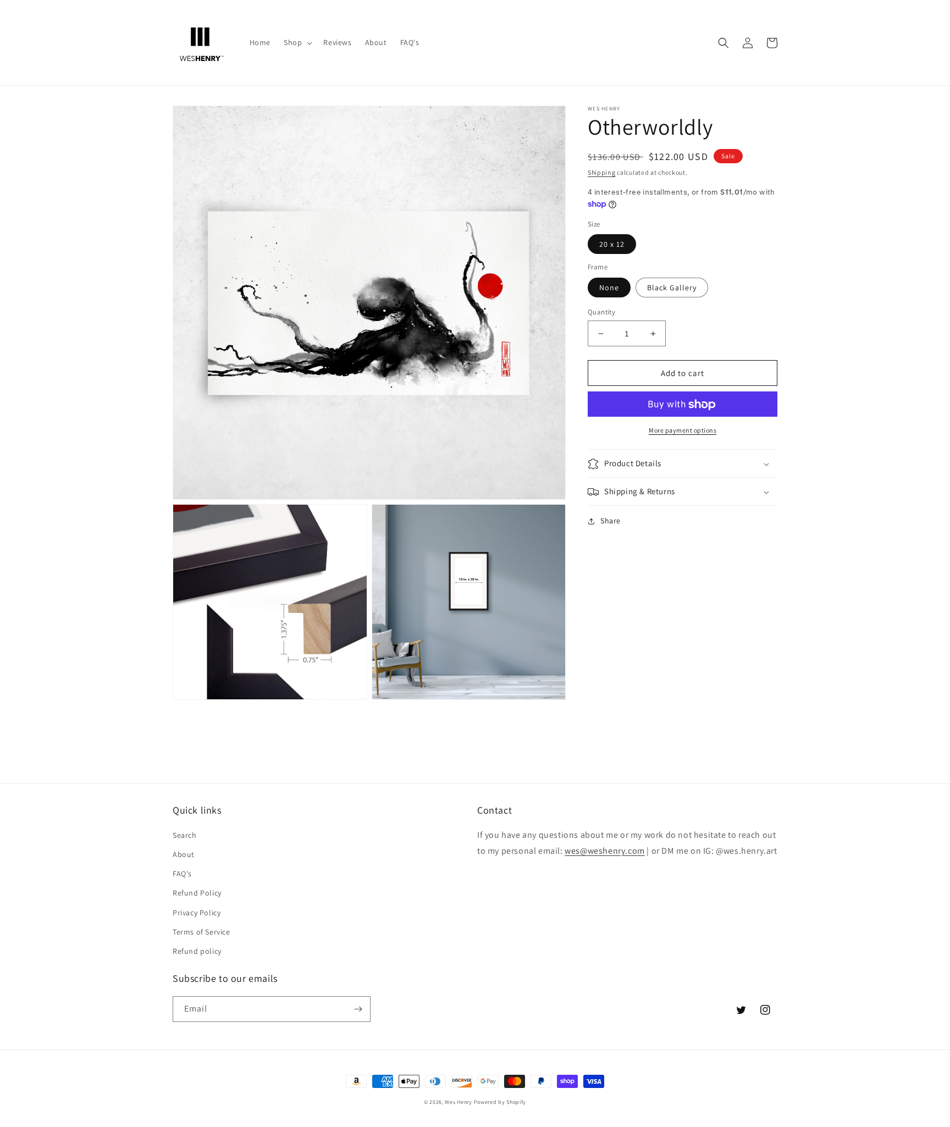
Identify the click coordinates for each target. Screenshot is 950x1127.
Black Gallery (672, 287)
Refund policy (197, 951)
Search (185, 835)
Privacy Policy (196, 913)
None (609, 287)
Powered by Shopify (500, 1102)
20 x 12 (612, 245)
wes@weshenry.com (605, 851)
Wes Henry (458, 1102)
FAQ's (182, 874)
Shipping (602, 172)
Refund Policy (197, 893)
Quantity (601, 312)
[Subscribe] (358, 1009)
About (184, 854)
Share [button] (610, 521)
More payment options (682, 431)
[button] (297, 42)
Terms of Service (201, 932)
